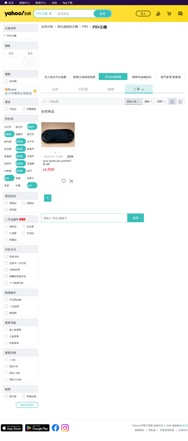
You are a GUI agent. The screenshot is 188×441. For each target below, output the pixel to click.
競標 (111, 89)
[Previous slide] (43, 134)
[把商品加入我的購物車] (71, 181)
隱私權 (152, 430)
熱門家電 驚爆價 (171, 77)
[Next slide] (72, 134)
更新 (184, 425)
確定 (29, 62)
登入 (143, 13)
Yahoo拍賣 (17, 13)
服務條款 (139, 430)
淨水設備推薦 (113, 77)
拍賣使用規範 (167, 430)
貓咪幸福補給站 (141, 77)
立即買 (83, 89)
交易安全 (183, 430)
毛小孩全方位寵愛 (55, 77)
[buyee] (20, 91)
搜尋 (135, 218)
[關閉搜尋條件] (50, 13)
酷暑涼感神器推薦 (84, 77)
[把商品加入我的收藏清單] (64, 181)
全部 (55, 89)
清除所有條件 (27, 405)
